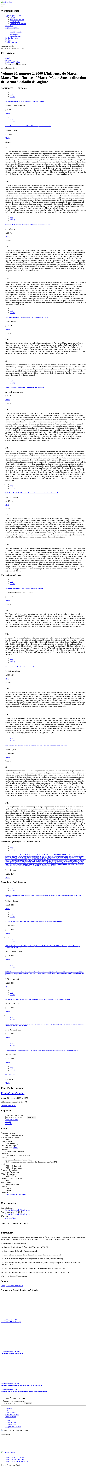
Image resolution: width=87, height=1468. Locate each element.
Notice (7, 113)
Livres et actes (15, 22)
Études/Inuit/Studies (12, 62)
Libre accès (14, 34)
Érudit (12, 30)
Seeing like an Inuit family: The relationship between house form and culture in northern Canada (31, 492)
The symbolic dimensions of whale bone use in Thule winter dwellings (24, 588)
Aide (7, 1410)
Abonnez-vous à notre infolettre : (14, 1401)
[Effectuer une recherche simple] (2, 4)
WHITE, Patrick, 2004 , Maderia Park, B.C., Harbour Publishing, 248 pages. (41, 1050)
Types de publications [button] (13, 16)
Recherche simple (7, 46)
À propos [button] (9, 28)
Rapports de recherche (18, 24)
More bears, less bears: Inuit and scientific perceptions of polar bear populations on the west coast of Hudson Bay (36, 745)
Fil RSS (8, 1122)
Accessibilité (9, 1413)
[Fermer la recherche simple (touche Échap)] (4, 4)
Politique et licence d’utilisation (12, 1286)
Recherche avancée (12, 38)
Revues (12, 18)
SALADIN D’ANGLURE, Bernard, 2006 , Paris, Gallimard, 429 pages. (38, 999)
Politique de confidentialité (14, 1457)
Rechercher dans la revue (14, 1115)
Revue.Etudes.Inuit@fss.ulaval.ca (17, 1210)
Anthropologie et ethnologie (15, 1194)
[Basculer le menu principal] (2, 6)
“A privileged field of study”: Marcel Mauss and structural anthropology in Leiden (28, 224)
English (8, 40)
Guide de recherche (12, 1415)
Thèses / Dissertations (11, 1074)
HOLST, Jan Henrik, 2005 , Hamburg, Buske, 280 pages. (33, 921)
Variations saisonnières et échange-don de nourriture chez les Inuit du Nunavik (26, 317)
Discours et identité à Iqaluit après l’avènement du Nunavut (21, 666)
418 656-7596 (10, 1218)
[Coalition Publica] (8, 1452)
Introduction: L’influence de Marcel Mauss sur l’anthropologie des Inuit (25, 101)
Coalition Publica (16, 32)
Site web (8, 1124)
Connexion (9, 26)
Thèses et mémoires (17, 20)
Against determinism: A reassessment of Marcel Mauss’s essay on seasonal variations (28, 126)
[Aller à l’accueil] (7, 2)
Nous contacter (10, 1417)
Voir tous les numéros (8, 1106)
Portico (15, 1148)
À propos (16, 28)
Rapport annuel (15, 36)
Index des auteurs (11, 1120)
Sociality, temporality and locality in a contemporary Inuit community (24, 387)
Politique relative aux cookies (15, 1459)
